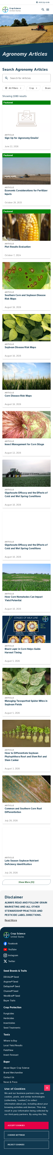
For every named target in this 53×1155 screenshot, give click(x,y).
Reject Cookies (16, 1145)
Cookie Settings (16, 1135)
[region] (26, 1119)
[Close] (47, 1088)
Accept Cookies (16, 1125)
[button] (6, 935)
